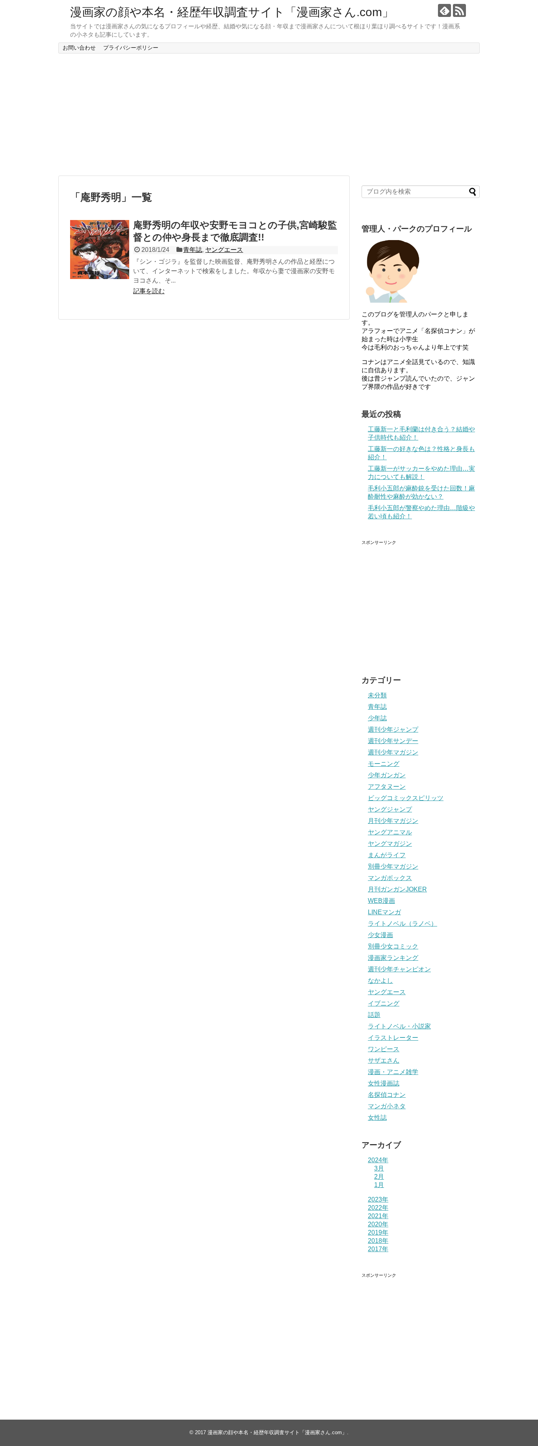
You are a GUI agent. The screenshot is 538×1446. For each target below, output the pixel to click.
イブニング (383, 1003)
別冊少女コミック (393, 946)
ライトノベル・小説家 (399, 1026)
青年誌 (192, 249)
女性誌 (377, 1117)
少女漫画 (380, 935)
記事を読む (149, 291)
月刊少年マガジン (393, 820)
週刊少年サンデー (393, 741)
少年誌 (377, 718)
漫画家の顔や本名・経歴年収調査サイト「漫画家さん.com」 (232, 12)
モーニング (383, 763)
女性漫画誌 (383, 1083)
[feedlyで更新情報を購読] (444, 10)
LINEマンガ (384, 912)
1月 (379, 1185)
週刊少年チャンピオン (399, 969)
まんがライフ (387, 855)
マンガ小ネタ (387, 1106)
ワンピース (383, 1049)
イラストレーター (393, 1037)
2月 (379, 1176)
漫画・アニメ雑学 (393, 1072)
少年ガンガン (387, 775)
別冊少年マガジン (393, 866)
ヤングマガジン (390, 843)
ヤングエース (224, 249)
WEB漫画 (381, 900)
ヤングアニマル (390, 832)
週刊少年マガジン (393, 752)
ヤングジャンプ (390, 809)
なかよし (380, 980)
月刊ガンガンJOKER (397, 889)
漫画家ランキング (393, 957)
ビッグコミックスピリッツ (405, 798)
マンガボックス (390, 878)
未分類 (377, 695)
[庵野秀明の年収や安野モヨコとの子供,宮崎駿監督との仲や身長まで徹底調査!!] (99, 249)
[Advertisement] (269, 114)
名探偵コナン (387, 1094)
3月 (379, 1168)
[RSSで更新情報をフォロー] (459, 10)
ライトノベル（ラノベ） (402, 923)
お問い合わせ (79, 47)
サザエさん (383, 1060)
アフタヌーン (387, 786)
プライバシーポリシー (130, 47)
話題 (374, 1014)
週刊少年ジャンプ (393, 729)
